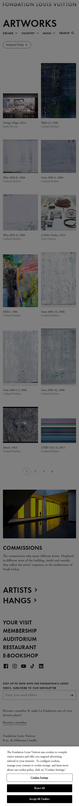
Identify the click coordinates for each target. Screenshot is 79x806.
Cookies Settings (39, 777)
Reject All (39, 788)
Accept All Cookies (39, 799)
